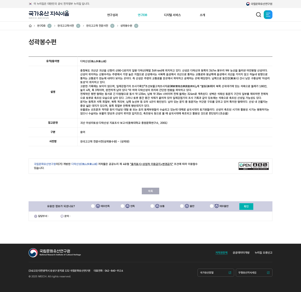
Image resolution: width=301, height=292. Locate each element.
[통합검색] (258, 15)
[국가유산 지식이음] (49, 14)
